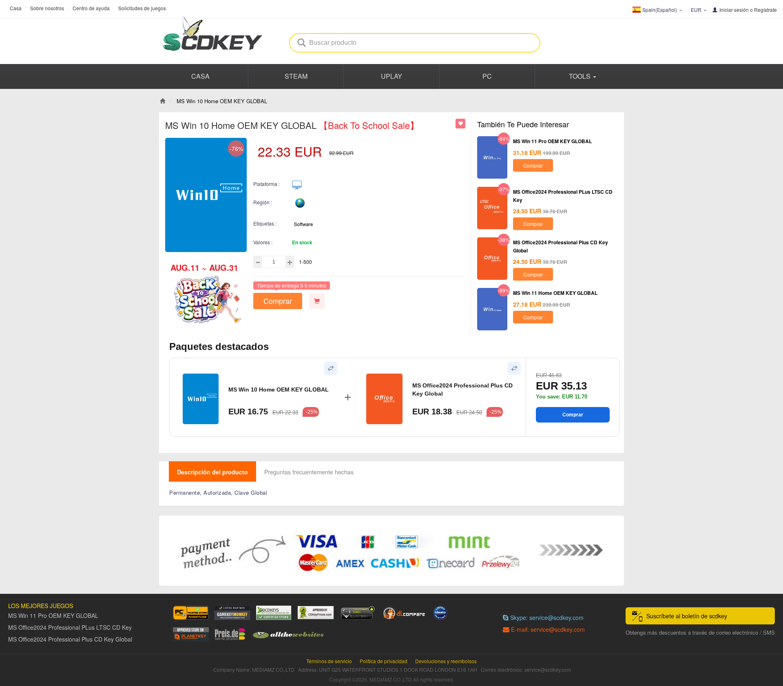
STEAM (296, 76)
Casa (16, 7)
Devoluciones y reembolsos (446, 660)
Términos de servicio (329, 660)
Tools (580, 76)
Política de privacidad (383, 660)
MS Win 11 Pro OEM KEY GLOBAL (552, 141)
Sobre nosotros (47, 7)
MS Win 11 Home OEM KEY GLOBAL (555, 293)
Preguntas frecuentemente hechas (309, 472)
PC (487, 76)
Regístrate (765, 9)
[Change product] (330, 368)
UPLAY (391, 76)
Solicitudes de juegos (142, 7)
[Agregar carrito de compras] (317, 301)
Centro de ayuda (91, 7)
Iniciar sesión (734, 9)
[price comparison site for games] (357, 613)
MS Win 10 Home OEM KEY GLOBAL (278, 389)
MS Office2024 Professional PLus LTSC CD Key (70, 627)
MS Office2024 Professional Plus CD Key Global (462, 389)
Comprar (277, 300)
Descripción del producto (212, 472)
